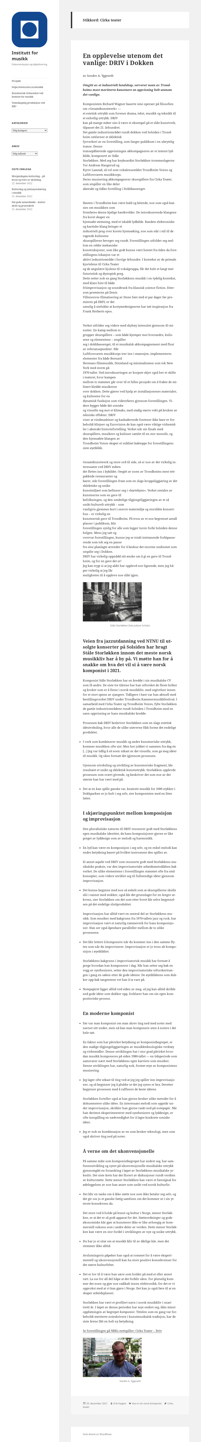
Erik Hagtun (119, 1403)
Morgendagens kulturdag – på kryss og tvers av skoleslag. (28, 178)
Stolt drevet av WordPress (97, 1434)
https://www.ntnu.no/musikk (27, 87)
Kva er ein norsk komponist (147, 1403)
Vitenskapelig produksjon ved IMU (28, 104)
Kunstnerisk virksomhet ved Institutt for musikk (27, 94)
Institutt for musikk (25, 55)
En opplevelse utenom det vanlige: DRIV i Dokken (123, 59)
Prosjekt (16, 81)
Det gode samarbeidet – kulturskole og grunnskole (29, 203)
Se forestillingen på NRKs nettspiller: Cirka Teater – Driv (122, 1331)
